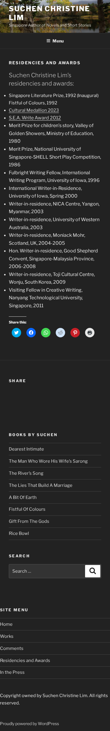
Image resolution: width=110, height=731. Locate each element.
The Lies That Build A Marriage (40, 485)
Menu (58, 40)
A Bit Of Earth (23, 497)
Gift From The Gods (29, 521)
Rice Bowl (19, 533)
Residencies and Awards (25, 660)
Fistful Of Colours (27, 509)
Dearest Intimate (26, 449)
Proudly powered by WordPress (29, 723)
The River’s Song (26, 473)
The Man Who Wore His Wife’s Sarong (48, 461)
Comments (11, 648)
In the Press (12, 672)
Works (6, 636)
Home (6, 624)
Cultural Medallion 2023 (34, 110)
